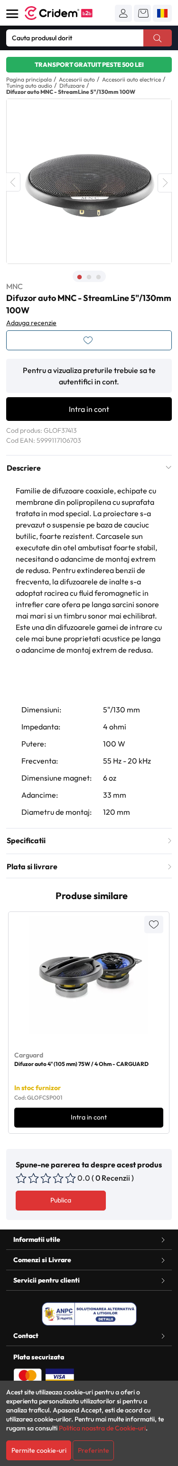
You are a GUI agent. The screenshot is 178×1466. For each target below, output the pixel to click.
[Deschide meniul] (12, 13)
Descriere (24, 468)
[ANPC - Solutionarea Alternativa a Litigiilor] (89, 1314)
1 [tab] (79, 277)
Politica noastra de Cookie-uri (102, 1428)
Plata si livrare (32, 866)
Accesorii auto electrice (131, 79)
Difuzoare (71, 85)
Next (165, 182)
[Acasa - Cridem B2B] (69, 13)
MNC (14, 286)
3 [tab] (98, 277)
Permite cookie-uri (38, 1450)
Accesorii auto (77, 79)
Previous (13, 182)
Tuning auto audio (29, 85)
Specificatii (26, 840)
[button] (123, 13)
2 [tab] (89, 277)
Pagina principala (29, 79)
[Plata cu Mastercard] (27, 1376)
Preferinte (93, 1450)
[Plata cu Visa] (60, 1376)
